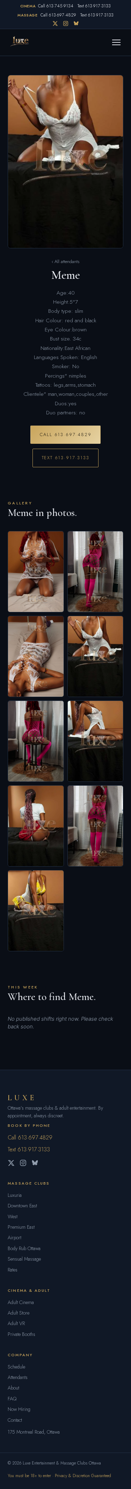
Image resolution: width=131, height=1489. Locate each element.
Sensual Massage (24, 1258)
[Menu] (116, 42)
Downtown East (22, 1205)
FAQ (12, 1398)
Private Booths (21, 1334)
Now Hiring (19, 1409)
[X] (55, 23)
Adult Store (18, 1312)
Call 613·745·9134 (55, 6)
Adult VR (16, 1323)
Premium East (21, 1227)
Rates (12, 1269)
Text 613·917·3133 (94, 6)
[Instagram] (65, 23)
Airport (14, 1237)
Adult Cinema (21, 1302)
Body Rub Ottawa (24, 1248)
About (13, 1387)
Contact (15, 1419)
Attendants (18, 1377)
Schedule (16, 1366)
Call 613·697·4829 (58, 15)
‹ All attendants (65, 261)
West (12, 1216)
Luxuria (15, 1195)
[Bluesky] (76, 23)
